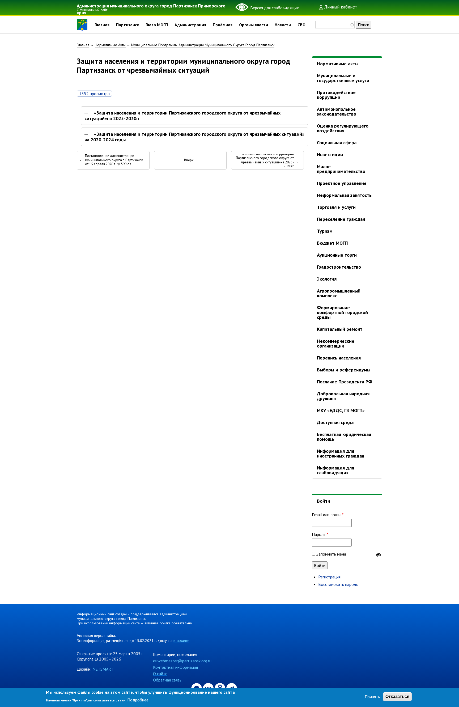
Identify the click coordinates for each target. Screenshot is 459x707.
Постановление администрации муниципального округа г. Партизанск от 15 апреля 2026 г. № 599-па (111, 160)
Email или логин (326, 514)
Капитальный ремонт (339, 329)
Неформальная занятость (344, 195)
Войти (323, 501)
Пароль (318, 534)
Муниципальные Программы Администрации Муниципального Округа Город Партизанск (202, 45)
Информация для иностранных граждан (340, 453)
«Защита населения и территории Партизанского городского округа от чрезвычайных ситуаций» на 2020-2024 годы (194, 137)
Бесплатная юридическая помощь (344, 436)
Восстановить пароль (338, 584)
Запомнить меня (331, 554)
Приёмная (222, 24)
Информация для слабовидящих (335, 470)
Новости (283, 24)
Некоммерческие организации (335, 343)
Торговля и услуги (336, 207)
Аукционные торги (337, 255)
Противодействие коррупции (336, 94)
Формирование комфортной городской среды (342, 312)
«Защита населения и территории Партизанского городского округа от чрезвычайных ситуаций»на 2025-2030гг (182, 115)
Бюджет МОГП (332, 243)
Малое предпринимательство (341, 168)
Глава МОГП (157, 24)
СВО (301, 24)
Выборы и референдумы (343, 370)
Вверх (189, 160)
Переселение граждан (341, 219)
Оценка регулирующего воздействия (342, 128)
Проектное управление (342, 183)
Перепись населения (339, 358)
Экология (327, 279)
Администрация (190, 24)
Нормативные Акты (110, 45)
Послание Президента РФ (344, 382)
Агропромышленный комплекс (338, 293)
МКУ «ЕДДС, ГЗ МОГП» (341, 410)
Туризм (325, 231)
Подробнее (137, 699)
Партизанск (127, 24)
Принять (372, 696)
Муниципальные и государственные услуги (343, 78)
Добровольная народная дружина (343, 396)
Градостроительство (339, 267)
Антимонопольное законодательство (336, 111)
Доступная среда (335, 422)
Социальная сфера (336, 142)
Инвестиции (330, 154)
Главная (102, 24)
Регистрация (329, 576)
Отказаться (397, 696)
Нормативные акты (337, 64)
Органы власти (253, 24)
